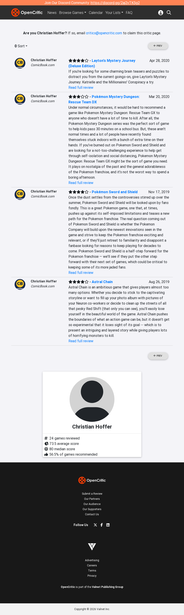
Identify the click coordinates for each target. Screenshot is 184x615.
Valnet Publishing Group (107, 587)
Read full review (80, 87)
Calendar (96, 12)
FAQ (129, 12)
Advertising (92, 560)
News (52, 12)
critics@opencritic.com (104, 33)
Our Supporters (92, 509)
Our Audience (92, 504)
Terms (92, 570)
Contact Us (92, 514)
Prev (159, 45)
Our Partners (92, 498)
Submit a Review (92, 493)
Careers (92, 565)
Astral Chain (102, 281)
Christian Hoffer (44, 60)
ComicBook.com (43, 65)
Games (71, 12)
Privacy (92, 575)
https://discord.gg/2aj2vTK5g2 (115, 2)
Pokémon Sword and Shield (115, 192)
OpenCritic (68, 587)
